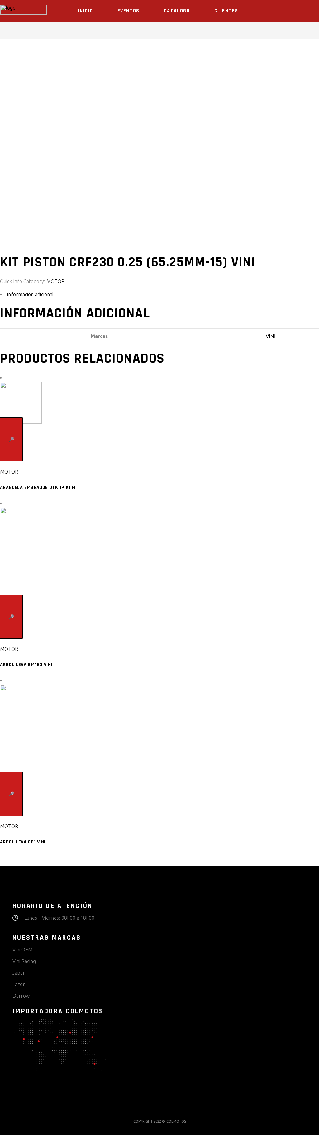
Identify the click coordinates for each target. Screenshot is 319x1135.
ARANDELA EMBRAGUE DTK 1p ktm (37, 487)
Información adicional (30, 294)
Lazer (18, 984)
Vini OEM (22, 949)
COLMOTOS (176, 1121)
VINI (270, 336)
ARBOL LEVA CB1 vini (22, 842)
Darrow (21, 996)
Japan (19, 972)
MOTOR (55, 281)
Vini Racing (24, 961)
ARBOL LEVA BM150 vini (26, 664)
